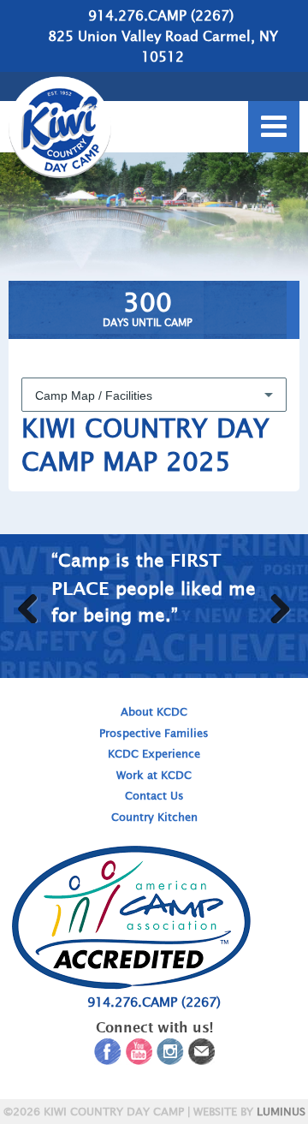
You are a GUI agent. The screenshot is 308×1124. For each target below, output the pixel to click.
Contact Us (154, 795)
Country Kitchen (154, 817)
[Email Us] (201, 1054)
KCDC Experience (154, 753)
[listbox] (154, 395)
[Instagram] (170, 1054)
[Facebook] (107, 1054)
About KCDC (154, 711)
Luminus (281, 1111)
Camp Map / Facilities (93, 395)
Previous (36, 604)
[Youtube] (139, 1054)
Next (271, 604)
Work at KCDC (154, 775)
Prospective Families (154, 733)
